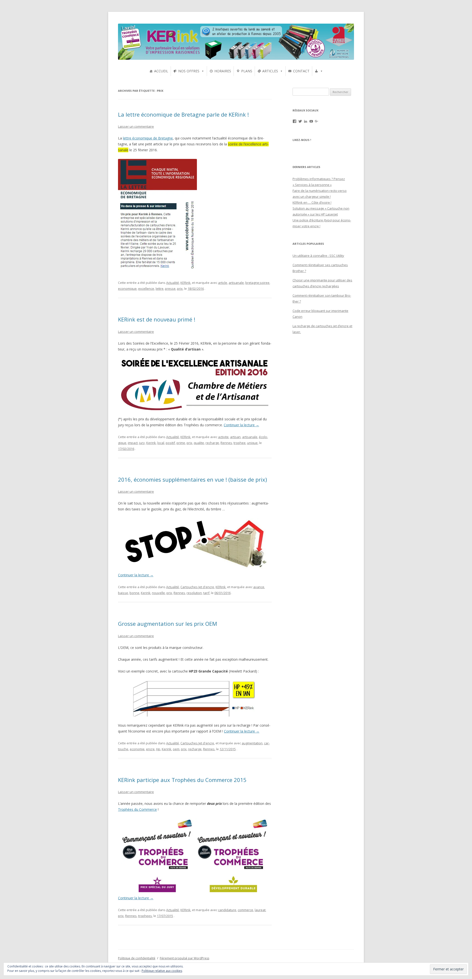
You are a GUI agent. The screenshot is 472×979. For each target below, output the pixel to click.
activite (223, 437)
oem (176, 749)
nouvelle (158, 593)
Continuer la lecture (241, 425)
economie (137, 749)
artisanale (236, 282)
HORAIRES (222, 71)
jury (142, 443)
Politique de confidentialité (136, 958)
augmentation (252, 743)
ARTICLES (270, 71)
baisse (123, 593)
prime (181, 443)
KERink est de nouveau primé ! (156, 319)
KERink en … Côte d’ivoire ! (312, 202)
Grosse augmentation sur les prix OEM (167, 623)
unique (252, 443)
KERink (185, 282)
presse (170, 288)
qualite (199, 443)
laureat (260, 910)
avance (258, 587)
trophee (240, 443)
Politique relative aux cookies (162, 971)
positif (170, 443)
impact (133, 443)
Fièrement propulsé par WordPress (184, 958)
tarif (206, 593)
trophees (145, 916)
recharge (212, 443)
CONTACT (301, 71)
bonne (134, 593)
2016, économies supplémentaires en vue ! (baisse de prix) (192, 479)
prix (180, 288)
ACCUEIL (161, 71)
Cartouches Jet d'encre (197, 587)
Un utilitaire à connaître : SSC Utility (318, 255)
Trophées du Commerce (137, 809)
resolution (194, 593)
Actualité (172, 282)
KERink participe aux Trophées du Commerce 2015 (182, 779)
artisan (235, 437)
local (160, 443)
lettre (159, 288)
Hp (158, 749)
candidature (227, 910)
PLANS (246, 71)
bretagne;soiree (257, 282)
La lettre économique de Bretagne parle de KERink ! (183, 114)
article (222, 282)
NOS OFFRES (188, 71)
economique (127, 288)
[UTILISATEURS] (318, 71)
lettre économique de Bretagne (148, 138)
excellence (146, 288)
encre (150, 749)
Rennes (226, 443)
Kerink (151, 443)
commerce (245, 910)
